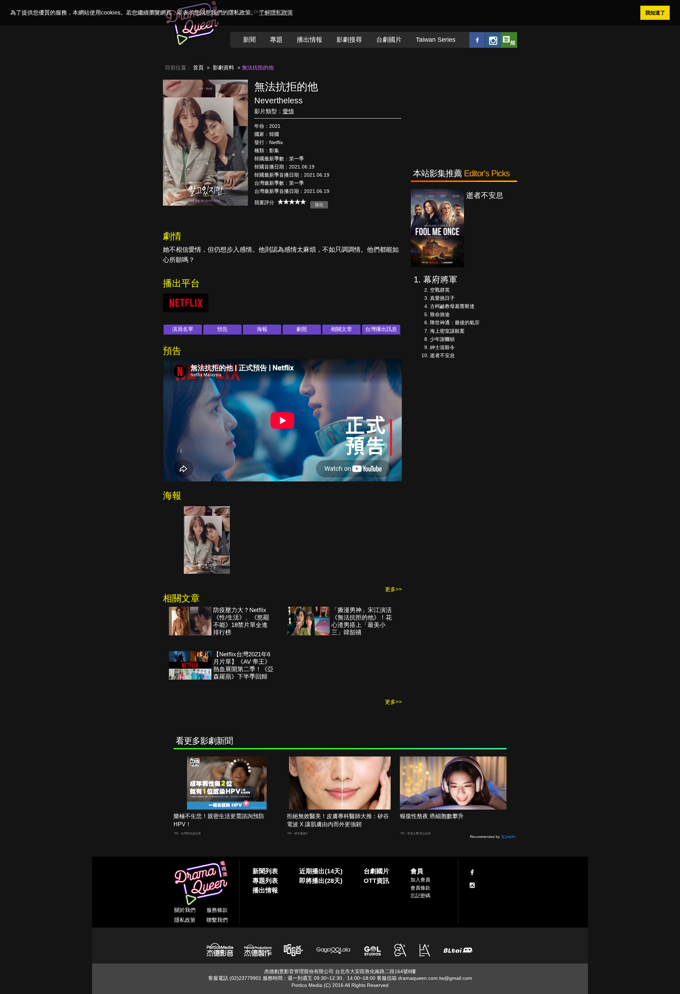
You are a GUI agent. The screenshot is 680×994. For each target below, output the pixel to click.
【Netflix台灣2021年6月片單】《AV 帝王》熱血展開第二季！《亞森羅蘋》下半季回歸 (243, 665)
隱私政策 (185, 920)
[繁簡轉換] (509, 40)
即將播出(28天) (320, 880)
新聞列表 (265, 871)
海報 (262, 329)
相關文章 (341, 329)
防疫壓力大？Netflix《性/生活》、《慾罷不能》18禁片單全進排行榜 (241, 621)
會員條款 (420, 888)
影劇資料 (223, 67)
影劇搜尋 (349, 39)
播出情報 (309, 39)
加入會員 (420, 879)
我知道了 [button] (655, 13)
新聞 (249, 39)
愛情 (288, 111)
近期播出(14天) (320, 871)
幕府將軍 (440, 279)
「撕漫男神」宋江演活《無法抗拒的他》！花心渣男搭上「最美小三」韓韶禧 (362, 621)
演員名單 (182, 329)
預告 (222, 329)
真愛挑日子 (442, 298)
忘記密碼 (420, 895)
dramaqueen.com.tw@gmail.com (435, 978)
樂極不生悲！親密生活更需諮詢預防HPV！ (219, 820)
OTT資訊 (376, 880)
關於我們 (185, 910)
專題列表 (265, 880)
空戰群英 (440, 290)
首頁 (198, 67)
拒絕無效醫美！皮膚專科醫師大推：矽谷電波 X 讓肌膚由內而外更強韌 (338, 820)
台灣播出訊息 (381, 329)
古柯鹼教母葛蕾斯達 (452, 306)
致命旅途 (440, 314)
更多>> (393, 589)
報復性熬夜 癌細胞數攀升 (432, 816)
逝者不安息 (442, 355)
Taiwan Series (435, 39)
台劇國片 (389, 39)
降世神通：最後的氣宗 (455, 322)
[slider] (292, 202)
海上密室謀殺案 (447, 331)
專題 (276, 39)
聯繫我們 (217, 920)
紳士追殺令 (442, 347)
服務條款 (217, 910)
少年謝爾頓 (442, 339)
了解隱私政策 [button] (276, 13)
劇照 (301, 329)
